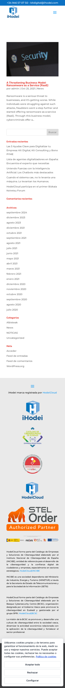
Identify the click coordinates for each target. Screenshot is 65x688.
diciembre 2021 (15, 227)
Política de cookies (46, 656)
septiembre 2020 (16, 299)
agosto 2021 (13, 243)
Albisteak (12, 322)
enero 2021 (12, 278)
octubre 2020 (14, 294)
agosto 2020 (13, 304)
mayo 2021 (12, 258)
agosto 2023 (13, 222)
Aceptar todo (32, 664)
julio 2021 (11, 248)
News (40, 88)
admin (15, 88)
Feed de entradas (17, 355)
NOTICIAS (12, 332)
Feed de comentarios (19, 361)
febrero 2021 (13, 273)
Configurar (32, 680)
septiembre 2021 (16, 237)
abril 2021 (12, 263)
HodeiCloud (50, 392)
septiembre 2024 (16, 212)
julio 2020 (12, 309)
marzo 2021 (13, 268)
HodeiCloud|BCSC (28, 613)
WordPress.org (15, 366)
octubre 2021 (14, 232)
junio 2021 (12, 253)
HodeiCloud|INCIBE (30, 571)
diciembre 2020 (15, 284)
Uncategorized (15, 337)
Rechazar (32, 672)
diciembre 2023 (15, 217)
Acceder (11, 350)
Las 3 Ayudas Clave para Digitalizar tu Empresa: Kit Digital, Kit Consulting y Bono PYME (32, 150)
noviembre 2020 (16, 289)
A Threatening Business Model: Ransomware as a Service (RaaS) (27, 84)
